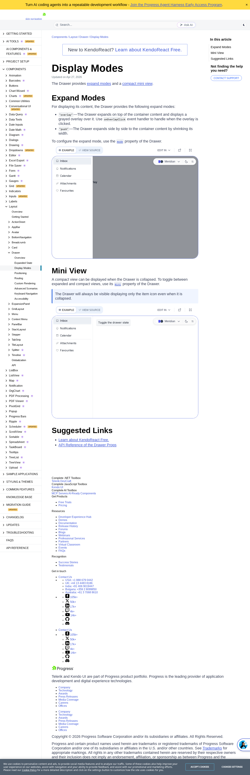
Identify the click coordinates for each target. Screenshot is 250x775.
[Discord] (67, 624)
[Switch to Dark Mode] (186, 161)
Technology (65, 690)
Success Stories (68, 562)
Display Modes (22, 268)
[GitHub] (67, 620)
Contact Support (226, 78)
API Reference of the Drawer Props (87, 445)
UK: (79, 583)
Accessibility (21, 298)
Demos (63, 520)
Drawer (83, 36)
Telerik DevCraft (61, 481)
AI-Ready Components (82, 493)
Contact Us (65, 577)
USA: (79, 580)
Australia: (81, 592)
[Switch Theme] (244, 25)
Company (64, 687)
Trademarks (212, 748)
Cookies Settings (232, 766)
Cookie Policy (29, 770)
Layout (73, 36)
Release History (68, 526)
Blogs (62, 532)
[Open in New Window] (180, 150)
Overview (17, 211)
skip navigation (34, 18)
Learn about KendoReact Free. (148, 49)
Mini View (69, 270)
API (14, 365)
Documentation (68, 523)
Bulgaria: (81, 589)
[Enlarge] (190, 150)
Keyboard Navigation (26, 293)
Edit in (161, 150)
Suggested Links (82, 430)
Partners (64, 541)
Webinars (64, 535)
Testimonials (66, 565)
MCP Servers (60, 493)
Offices (63, 705)
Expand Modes (78, 98)
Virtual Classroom (69, 544)
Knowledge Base (19, 497)
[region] (125, 767)
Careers (63, 702)
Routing (18, 278)
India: (79, 586)
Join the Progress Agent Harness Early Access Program (176, 5)
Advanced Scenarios (26, 288)
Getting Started (20, 216)
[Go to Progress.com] (63, 670)
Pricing (63, 505)
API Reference (17, 548)
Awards (63, 693)
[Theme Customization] (192, 161)
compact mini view (137, 83)
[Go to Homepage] (44, 18)
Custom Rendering (24, 283)
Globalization (19, 360)
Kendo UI (57, 487)
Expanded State (23, 262)
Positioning (20, 273)
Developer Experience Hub (75, 516)
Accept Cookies (200, 766)
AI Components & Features (19, 51)
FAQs (10, 540)
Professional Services (72, 538)
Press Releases (68, 696)
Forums (63, 529)
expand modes (99, 83)
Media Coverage (69, 699)
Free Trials (65, 502)
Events (63, 547)
